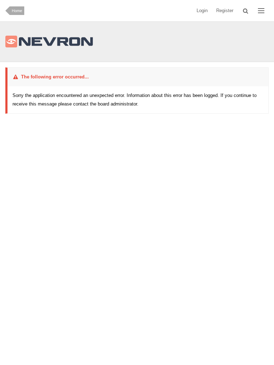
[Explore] (261, 10)
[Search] (246, 10)
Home (17, 11)
